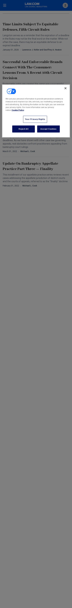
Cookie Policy (18, 110)
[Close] (65, 88)
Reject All (23, 129)
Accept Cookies (48, 129)
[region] (36, 111)
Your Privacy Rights (35, 119)
